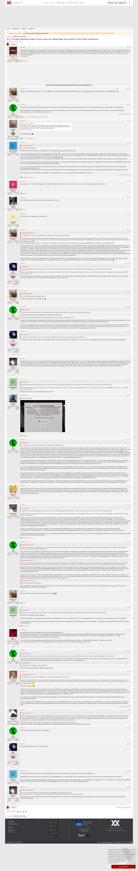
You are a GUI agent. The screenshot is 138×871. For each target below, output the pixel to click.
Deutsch (20, 842)
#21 (129, 590)
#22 (129, 607)
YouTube (54, 826)
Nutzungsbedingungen (107, 842)
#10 (129, 263)
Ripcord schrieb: (25, 713)
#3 (129, 104)
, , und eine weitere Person (35, 117)
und (28, 138)
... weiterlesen (24, 56)
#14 (129, 358)
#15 (129, 379)
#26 (129, 710)
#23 (129, 629)
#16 (129, 395)
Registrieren (31, 28)
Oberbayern (16, 284)
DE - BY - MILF (15, 643)
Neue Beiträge (15, 28)
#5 (129, 142)
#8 (129, 213)
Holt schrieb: (24, 266)
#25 (129, 671)
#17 (129, 439)
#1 (129, 47)
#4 (129, 120)
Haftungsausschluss (13, 824)
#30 (129, 787)
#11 (129, 290)
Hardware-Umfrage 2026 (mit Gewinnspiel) (36, 33)
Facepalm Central (15, 139)
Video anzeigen (44, 421)
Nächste (13, 44)
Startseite (127, 842)
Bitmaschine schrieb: (26, 145)
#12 (129, 306)
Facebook (54, 822)
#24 (129, 650)
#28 (129, 744)
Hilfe (123, 842)
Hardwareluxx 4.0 (11, 842)
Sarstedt (17, 372)
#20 (129, 541)
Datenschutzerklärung (113, 862)
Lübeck (17, 409)
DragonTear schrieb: (26, 790)
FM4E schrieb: (24, 309)
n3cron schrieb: (25, 653)
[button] (49, 3)
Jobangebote (11, 830)
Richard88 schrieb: (25, 293)
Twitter (54, 829)
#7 (129, 197)
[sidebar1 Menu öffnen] (129, 2)
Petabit (51, 593)
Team (9, 828)
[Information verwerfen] (129, 33)
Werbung (10, 832)
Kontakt (10, 827)
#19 (129, 505)
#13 (129, 331)
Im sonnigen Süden (14, 724)
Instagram (54, 833)
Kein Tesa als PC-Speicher (28, 124)
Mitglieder (23, 28)
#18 (129, 486)
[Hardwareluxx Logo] (15, 3)
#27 (129, 727)
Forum (8, 28)
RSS (53, 837)
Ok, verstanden (123, 867)
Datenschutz (11, 822)
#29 (129, 771)
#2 (129, 88)
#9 (129, 230)
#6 (129, 181)
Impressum (11, 821)
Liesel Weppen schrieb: (26, 233)
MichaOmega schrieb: (26, 545)
